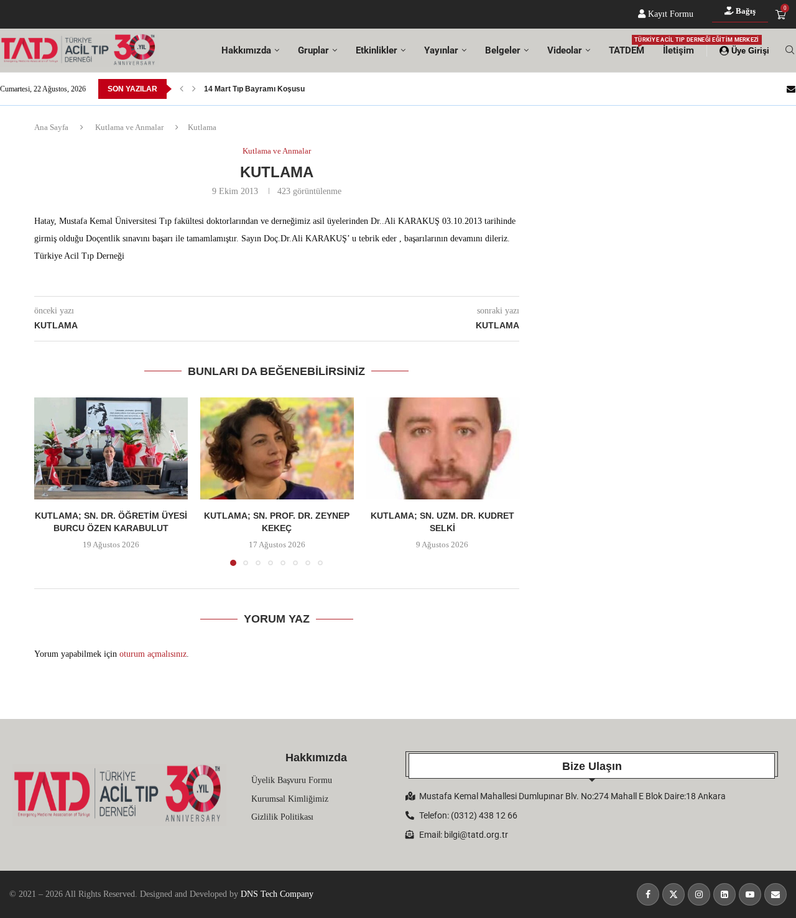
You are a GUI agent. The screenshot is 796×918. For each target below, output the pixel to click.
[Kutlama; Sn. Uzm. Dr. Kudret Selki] (442, 448)
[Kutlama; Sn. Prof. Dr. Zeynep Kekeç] (277, 448)
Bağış (745, 11)
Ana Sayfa (51, 127)
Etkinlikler (376, 50)
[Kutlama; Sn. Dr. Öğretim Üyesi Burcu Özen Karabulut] (111, 448)
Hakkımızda (246, 50)
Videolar (564, 50)
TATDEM (626, 46)
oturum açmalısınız (153, 654)
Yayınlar (441, 50)
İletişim (678, 50)
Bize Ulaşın (592, 766)
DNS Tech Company (277, 894)
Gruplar (313, 50)
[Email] (791, 89)
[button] (182, 89)
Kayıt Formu (669, 14)
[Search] (790, 50)
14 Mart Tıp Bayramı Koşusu (254, 89)
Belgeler (503, 50)
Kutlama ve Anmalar (129, 127)
